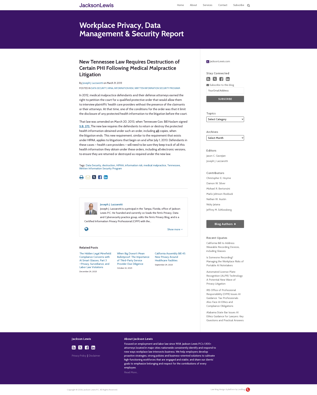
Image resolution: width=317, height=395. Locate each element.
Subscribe (238, 5)
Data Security (98, 88)
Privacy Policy (79, 355)
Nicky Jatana (213, 204)
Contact (222, 5)
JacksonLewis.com (219, 61)
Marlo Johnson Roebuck (219, 193)
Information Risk (124, 88)
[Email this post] (88, 177)
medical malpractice (155, 165)
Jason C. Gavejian (216, 155)
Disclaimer (94, 355)
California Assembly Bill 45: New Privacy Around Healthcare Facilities (170, 257)
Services (207, 5)
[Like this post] (100, 177)
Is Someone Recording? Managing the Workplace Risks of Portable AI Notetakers (225, 261)
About (193, 5)
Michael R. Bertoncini (218, 188)
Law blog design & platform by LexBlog (228, 389)
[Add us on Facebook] (221, 79)
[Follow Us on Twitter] (215, 79)
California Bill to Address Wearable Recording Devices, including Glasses (223, 247)
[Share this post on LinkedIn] (106, 177)
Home (180, 5)
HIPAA (110, 88)
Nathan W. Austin (216, 199)
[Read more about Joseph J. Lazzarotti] (86, 229)
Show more (174, 229)
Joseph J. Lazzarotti (93, 83)
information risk (133, 165)
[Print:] (81, 177)
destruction (108, 165)
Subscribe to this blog (221, 84)
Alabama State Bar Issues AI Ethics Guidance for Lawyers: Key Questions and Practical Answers (225, 316)
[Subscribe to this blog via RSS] (208, 79)
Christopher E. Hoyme (218, 178)
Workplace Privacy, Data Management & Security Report (131, 29)
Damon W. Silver (215, 183)
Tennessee (173, 165)
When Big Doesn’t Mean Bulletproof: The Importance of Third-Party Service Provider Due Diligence (133, 258)
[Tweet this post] (94, 177)
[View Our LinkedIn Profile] (228, 79)
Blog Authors (219, 223)
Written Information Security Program (157, 88)
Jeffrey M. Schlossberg (219, 209)
